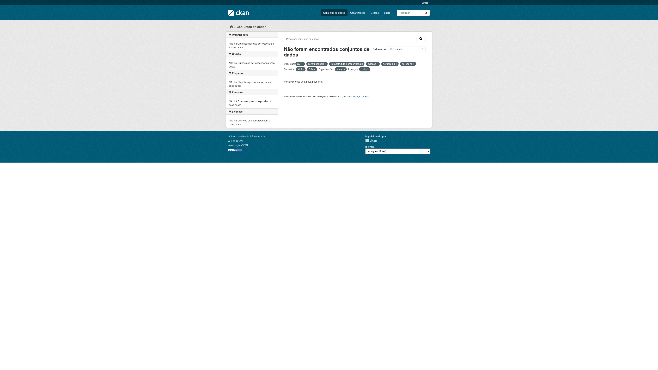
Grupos (375, 12)
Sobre (387, 12)
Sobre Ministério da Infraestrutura (246, 136)
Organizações (357, 12)
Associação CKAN (238, 145)
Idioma (369, 146)
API (339, 96)
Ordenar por (380, 49)
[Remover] (302, 64)
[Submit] (426, 13)
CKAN (371, 140)
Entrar (425, 2)
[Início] (231, 26)
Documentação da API (357, 96)
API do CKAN (235, 141)
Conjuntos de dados (334, 12)
